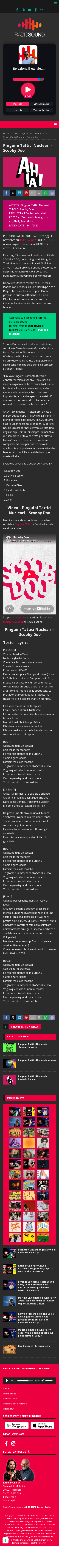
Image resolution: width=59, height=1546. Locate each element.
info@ (14, 1496)
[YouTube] (29, 10)
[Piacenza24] (42, 10)
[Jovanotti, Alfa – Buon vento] (43, 1216)
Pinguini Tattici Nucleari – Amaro (37, 1060)
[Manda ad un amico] (32, 193)
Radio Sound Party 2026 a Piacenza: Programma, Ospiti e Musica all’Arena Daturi (35, 1268)
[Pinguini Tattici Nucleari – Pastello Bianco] (9, 1079)
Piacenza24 (8, 1408)
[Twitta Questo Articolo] (13, 193)
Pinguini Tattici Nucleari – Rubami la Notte (33, 1045)
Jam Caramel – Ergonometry (34, 1345)
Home (6, 1388)
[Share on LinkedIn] (19, 193)
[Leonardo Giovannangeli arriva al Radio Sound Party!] (15, 1111)
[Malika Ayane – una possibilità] (43, 1185)
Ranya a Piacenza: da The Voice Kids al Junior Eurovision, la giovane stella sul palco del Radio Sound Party (36, 1318)
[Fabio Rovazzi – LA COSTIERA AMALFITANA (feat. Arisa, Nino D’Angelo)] (29, 1153)
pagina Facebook (13, 621)
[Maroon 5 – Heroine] (29, 1237)
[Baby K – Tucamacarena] (29, 1185)
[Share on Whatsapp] (45, 193)
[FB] (17, 10)
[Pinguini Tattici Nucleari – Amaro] (9, 1063)
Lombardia (17, 110)
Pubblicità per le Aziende (15, 1403)
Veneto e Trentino (41, 110)
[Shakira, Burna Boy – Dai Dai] (29, 1227)
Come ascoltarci (10, 1398)
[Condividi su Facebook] (6, 193)
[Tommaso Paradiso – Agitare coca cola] (29, 1143)
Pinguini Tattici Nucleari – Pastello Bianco (33, 1078)
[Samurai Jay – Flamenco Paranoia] (29, 1216)
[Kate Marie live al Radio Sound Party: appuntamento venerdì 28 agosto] (15, 1164)
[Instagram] (23, 10)
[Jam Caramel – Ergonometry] (15, 1132)
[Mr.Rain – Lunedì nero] (43, 1206)
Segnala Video (23, 524)
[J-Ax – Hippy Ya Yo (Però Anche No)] (15, 1206)
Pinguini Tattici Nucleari (25, 1026)
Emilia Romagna (41, 104)
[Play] (7, 1380)
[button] (54, 3)
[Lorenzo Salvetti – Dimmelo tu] (43, 1164)
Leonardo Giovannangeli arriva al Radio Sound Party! (37, 1251)
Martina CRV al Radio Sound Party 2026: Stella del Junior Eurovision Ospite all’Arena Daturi (37, 1300)
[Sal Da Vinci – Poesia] (29, 1195)
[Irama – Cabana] (29, 1206)
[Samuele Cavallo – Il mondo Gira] (15, 1174)
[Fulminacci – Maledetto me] (43, 1237)
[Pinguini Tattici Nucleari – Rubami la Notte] (9, 1047)
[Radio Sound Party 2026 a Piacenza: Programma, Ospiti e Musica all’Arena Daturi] (29, 1111)
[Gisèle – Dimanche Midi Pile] (15, 1153)
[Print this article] (39, 193)
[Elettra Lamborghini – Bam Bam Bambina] (15, 1227)
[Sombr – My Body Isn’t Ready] (43, 1143)
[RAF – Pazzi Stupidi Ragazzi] (15, 1195)
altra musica (18, 617)
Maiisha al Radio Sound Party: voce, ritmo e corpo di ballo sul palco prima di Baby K (35, 1332)
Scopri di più (9, 1500)
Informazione (9, 1393)
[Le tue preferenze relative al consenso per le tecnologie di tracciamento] (5, 1540)
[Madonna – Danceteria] (15, 1143)
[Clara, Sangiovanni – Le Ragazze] (15, 1216)
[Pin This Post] (26, 193)
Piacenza (17, 104)
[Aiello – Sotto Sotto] (15, 1237)
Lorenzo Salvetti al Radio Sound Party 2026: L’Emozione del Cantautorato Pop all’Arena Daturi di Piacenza (36, 1286)
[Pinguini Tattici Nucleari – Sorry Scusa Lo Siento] (43, 1227)
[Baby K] (43, 1174)
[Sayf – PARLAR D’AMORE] (43, 1153)
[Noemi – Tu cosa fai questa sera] (43, 1195)
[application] (29, 1380)
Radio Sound (26, 240)
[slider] (25, 1380)
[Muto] (43, 1380)
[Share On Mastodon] (52, 193)
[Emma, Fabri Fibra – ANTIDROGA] (43, 1132)
